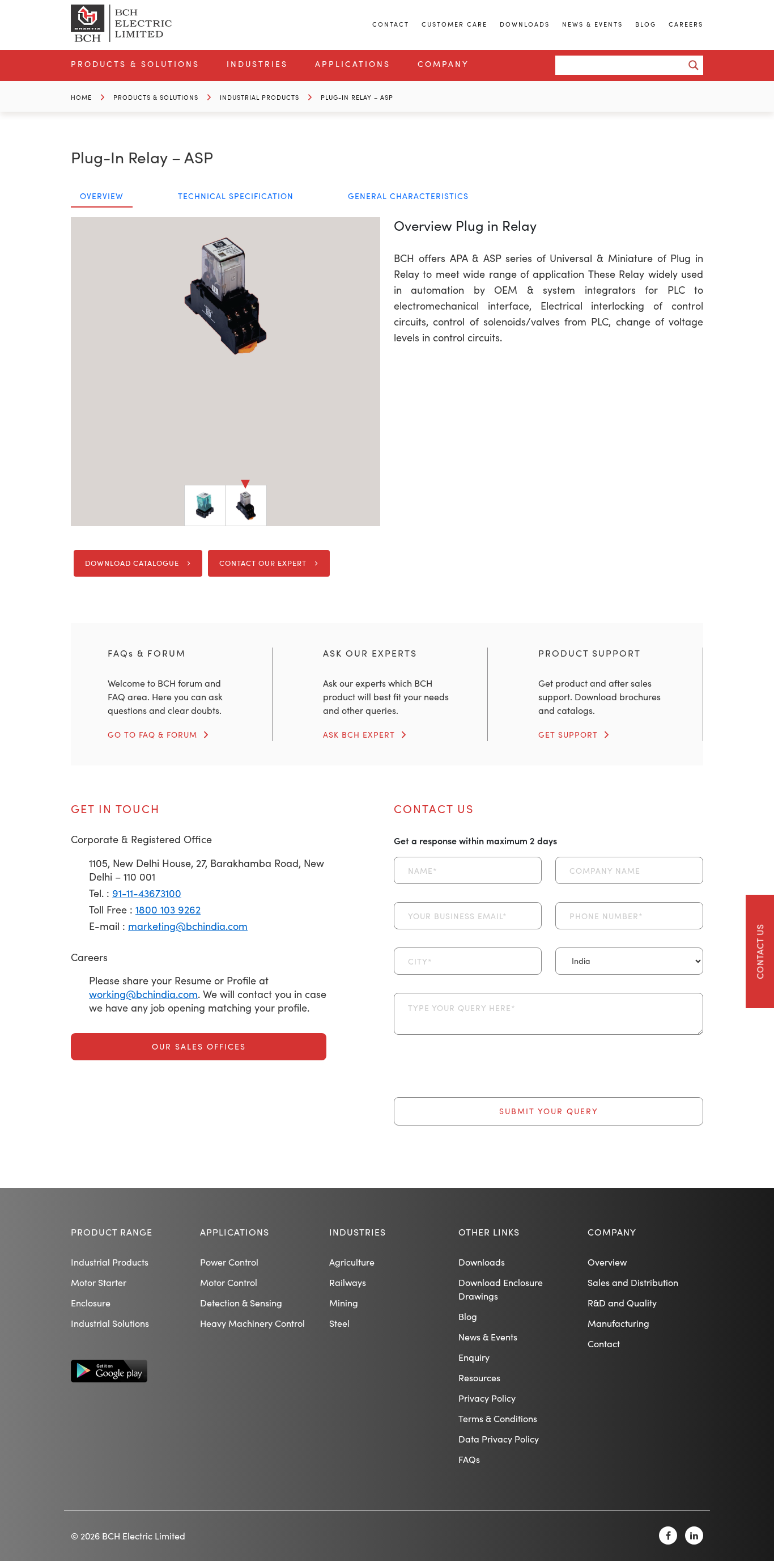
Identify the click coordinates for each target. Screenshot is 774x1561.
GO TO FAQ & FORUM (152, 734)
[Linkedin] (694, 1535)
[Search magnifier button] (693, 65)
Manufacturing (618, 1323)
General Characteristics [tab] (408, 196)
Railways (347, 1282)
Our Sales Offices (199, 1046)
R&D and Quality (622, 1303)
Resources (479, 1378)
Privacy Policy (487, 1398)
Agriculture (352, 1262)
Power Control (229, 1262)
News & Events (592, 24)
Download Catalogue (132, 563)
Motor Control (228, 1282)
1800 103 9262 (168, 909)
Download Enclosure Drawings (500, 1289)
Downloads (525, 24)
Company (443, 63)
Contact (390, 24)
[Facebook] (668, 1535)
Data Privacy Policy (498, 1439)
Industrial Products (259, 97)
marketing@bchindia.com (188, 926)
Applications (352, 63)
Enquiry (474, 1357)
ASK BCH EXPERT (359, 734)
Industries (257, 63)
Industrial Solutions (110, 1323)
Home (81, 97)
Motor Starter (98, 1282)
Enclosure (90, 1303)
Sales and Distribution (633, 1282)
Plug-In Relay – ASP (357, 97)
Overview (607, 1262)
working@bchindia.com (143, 994)
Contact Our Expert (263, 563)
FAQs (469, 1459)
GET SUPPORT (568, 734)
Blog (645, 24)
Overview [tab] (102, 196)
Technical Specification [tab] (236, 196)
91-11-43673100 (146, 893)
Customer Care (454, 24)
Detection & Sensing (241, 1303)
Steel (339, 1323)
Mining (343, 1303)
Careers (686, 24)
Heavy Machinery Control (252, 1323)
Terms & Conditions (497, 1418)
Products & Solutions (135, 63)
